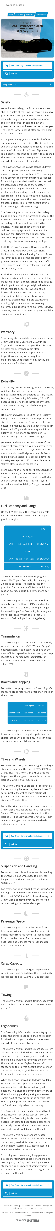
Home (11, 14)
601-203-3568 (36, 1208)
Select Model (19, 14)
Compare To (30, 14)
